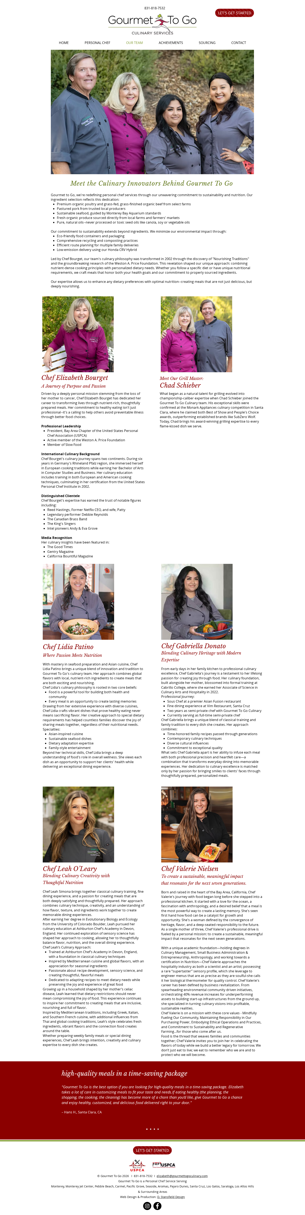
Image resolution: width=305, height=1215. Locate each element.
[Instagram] (147, 1206)
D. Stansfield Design (171, 1197)
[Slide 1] (147, 1129)
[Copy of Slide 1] (150, 1129)
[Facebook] (157, 1206)
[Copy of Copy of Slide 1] (154, 1129)
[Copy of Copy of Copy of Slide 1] (158, 1129)
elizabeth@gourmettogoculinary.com (182, 1176)
